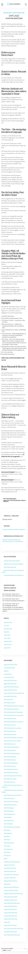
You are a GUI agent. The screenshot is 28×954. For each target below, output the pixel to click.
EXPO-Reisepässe (8, 849)
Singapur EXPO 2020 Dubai (10, 912)
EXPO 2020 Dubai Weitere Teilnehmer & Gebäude (12, 791)
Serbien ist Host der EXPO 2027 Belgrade (13, 564)
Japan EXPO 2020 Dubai (10, 871)
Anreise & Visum (8, 674)
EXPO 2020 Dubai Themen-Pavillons (13, 776)
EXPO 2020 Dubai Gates (10, 731)
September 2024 (8, 622)
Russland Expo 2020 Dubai (10, 900)
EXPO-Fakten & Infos (9, 843)
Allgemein (6, 671)
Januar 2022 (7, 638)
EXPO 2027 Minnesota (9, 814)
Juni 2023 (6, 625)
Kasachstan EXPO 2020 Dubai (11, 874)
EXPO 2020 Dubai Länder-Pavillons (12, 741)
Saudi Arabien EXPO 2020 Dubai (12, 903)
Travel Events (7, 922)
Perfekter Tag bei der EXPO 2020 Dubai (13, 893)
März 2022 (6, 632)
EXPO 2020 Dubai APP (9, 703)
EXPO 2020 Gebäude (9, 798)
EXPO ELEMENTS (9, 948)
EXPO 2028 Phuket (8, 820)
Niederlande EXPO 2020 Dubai (11, 887)
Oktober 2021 (7, 648)
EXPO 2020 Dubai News (10, 756)
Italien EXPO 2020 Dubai (10, 868)
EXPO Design (7, 830)
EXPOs (5, 859)
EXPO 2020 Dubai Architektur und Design (14, 706)
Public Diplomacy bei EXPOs (10, 897)
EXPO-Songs (7, 852)
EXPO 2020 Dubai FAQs (10, 725)
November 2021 (8, 644)
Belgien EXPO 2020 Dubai (10, 683)
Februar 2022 (7, 635)
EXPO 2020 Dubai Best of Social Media (13, 712)
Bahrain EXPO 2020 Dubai (10, 680)
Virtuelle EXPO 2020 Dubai (10, 932)
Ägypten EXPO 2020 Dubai (10, 664)
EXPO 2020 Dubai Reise (10, 760)
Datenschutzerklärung (14, 539)
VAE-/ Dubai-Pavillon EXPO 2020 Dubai (13, 928)
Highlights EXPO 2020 (9, 865)
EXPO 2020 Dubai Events (10, 718)
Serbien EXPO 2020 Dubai (10, 909)
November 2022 (8, 629)
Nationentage (7, 884)
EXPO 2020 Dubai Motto (10, 750)
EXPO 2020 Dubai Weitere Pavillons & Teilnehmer (12, 786)
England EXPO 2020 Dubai (10, 690)
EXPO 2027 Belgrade (9, 808)
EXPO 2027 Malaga (8, 811)
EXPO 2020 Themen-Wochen (11, 801)
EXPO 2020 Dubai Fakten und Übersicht (13, 722)
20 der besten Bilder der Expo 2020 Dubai (13, 575)
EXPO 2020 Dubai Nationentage (11, 753)
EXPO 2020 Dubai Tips (9, 782)
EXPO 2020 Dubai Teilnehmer (11, 772)
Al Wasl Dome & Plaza (9, 668)
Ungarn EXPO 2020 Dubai (10, 925)
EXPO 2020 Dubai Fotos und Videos (12, 728)
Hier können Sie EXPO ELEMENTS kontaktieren (14, 529)
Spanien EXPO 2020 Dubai (10, 916)
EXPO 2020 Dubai (8, 12)
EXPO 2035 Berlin (8, 824)
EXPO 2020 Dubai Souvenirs (11, 769)
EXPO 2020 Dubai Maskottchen (11, 747)
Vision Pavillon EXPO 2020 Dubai (12, 935)
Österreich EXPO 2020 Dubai (11, 890)
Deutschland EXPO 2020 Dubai (11, 687)
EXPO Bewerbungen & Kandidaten (12, 827)
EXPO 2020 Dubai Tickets (10, 779)
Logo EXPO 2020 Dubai (9, 878)
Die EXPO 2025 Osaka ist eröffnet (12, 561)
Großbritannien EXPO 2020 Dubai (12, 862)
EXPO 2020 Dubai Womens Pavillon (12, 795)
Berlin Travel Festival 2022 (10, 567)
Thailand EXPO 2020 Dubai (10, 919)
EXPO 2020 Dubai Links (9, 744)
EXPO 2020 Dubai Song (10, 766)
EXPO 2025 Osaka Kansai (10, 805)
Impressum (5, 539)
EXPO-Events (7, 839)
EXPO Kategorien (8, 833)
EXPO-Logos (7, 846)
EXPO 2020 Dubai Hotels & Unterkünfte (13, 737)
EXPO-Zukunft (7, 855)
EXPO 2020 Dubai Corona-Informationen (13, 715)
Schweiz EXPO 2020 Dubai (10, 906)
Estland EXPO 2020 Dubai (10, 696)
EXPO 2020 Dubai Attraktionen (11, 709)
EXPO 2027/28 (7, 817)
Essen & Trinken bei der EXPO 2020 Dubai (14, 693)
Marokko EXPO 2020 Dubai (10, 881)
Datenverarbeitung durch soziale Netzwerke (13, 541)
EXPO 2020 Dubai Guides (10, 734)
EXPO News (7, 836)
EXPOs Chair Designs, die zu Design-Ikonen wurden (13, 571)
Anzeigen (9, 950)
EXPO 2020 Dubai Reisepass (11, 763)
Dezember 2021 (8, 641)
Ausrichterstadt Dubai (18, 12)
